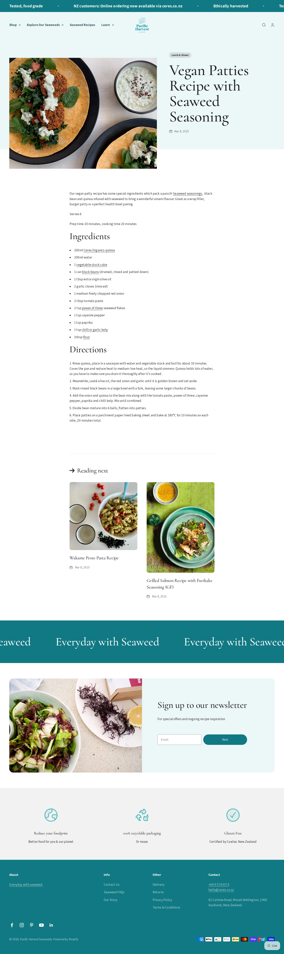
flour (86, 337)
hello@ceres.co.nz (221, 890)
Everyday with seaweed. (26, 884)
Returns (158, 892)
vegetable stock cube (91, 265)
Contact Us (112, 884)
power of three (92, 308)
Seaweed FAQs (114, 892)
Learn (105, 25)
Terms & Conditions (166, 907)
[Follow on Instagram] (21, 925)
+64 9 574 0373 (218, 884)
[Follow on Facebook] (11, 925)
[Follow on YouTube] (41, 925)
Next (225, 740)
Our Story (110, 900)
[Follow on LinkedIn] (51, 925)
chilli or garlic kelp (95, 330)
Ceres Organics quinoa (99, 250)
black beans (90, 272)
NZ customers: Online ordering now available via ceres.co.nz (116, 6)
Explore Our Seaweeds (43, 25)
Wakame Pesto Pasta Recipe (94, 558)
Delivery (158, 884)
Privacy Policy (162, 900)
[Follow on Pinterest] (31, 925)
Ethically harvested (219, 6)
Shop (13, 25)
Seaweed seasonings (187, 193)
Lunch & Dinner (180, 55)
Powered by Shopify (65, 939)
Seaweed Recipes (82, 25)
